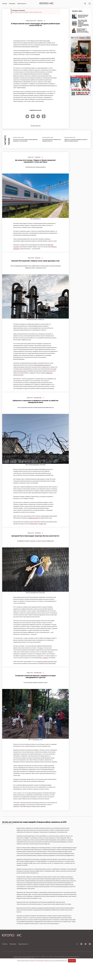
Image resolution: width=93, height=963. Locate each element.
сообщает (45, 657)
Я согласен (72, 960)
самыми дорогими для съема (45, 661)
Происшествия (37, 397)
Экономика (38, 532)
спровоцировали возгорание (41, 365)
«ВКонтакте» (34, 523)
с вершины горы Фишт (19, 804)
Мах (45, 523)
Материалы (12, 3)
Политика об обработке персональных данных (66, 956)
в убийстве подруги (33, 518)
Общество (40, 20)
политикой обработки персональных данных (45, 960)
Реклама (4, 3)
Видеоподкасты (21, 3)
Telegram (40, 523)
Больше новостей (35, 125)
